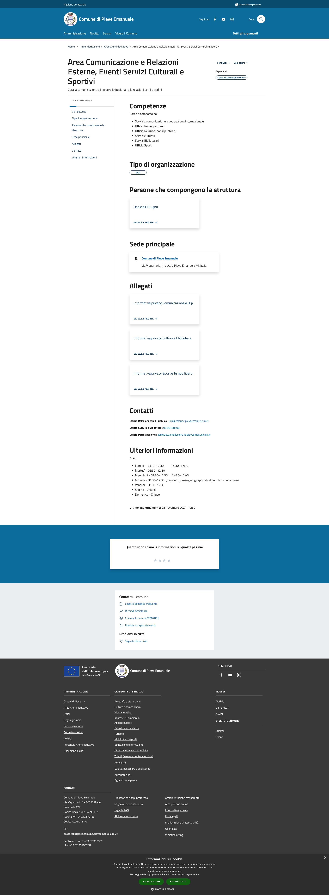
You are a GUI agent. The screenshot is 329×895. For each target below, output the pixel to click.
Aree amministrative (116, 46)
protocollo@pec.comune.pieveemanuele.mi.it (91, 834)
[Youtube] (222, 19)
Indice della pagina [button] (82, 100)
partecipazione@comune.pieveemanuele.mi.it (183, 434)
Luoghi (220, 731)
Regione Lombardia (75, 4)
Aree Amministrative (76, 708)
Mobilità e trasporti (125, 739)
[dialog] (164, 874)
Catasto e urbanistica (126, 728)
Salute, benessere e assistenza (132, 769)
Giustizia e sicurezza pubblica (131, 750)
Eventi (219, 737)
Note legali (171, 816)
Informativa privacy (176, 810)
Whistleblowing (174, 835)
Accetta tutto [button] (151, 881)
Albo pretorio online (176, 804)
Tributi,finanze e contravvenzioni (133, 756)
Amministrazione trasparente (182, 798)
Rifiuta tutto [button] (178, 881)
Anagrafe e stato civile (127, 701)
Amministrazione (90, 46)
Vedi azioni (239, 63)
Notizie (220, 701)
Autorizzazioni (122, 775)
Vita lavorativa (122, 712)
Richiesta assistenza (126, 816)
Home (71, 46)
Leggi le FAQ (121, 810)
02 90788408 (171, 428)
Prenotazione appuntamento (131, 798)
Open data (171, 829)
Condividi (222, 63)
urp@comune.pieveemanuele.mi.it (189, 421)
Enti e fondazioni (73, 732)
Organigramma (72, 720)
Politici (68, 738)
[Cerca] (261, 19)
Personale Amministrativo (79, 745)
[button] (164, 889)
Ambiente (120, 762)
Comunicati (222, 708)
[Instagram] (230, 19)
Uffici (67, 714)
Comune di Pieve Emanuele (160, 258)
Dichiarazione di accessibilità (181, 822)
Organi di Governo (74, 701)
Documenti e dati (74, 751)
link (197, 874)
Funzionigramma (73, 726)
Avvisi (219, 714)
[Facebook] (213, 19)
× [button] (325, 857)
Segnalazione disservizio (128, 804)
